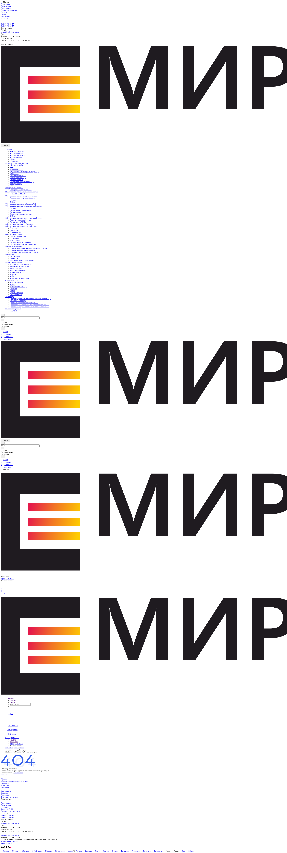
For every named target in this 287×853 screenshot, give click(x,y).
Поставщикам (6, 803)
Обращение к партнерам (10, 811)
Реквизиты (5, 795)
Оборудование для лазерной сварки (14, 781)
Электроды (5, 785)
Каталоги (4, 807)
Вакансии (4, 793)
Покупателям (6, 805)
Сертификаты (6, 791)
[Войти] (2, 586)
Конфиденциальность (9, 841)
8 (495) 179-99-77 (7, 24)
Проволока (5, 783)
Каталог (4, 775)
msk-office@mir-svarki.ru (10, 32)
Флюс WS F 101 (7, 809)
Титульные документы (9, 797)
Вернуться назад (7, 773)
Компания (5, 787)
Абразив (4, 779)
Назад (13, 700)
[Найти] (3, 328)
